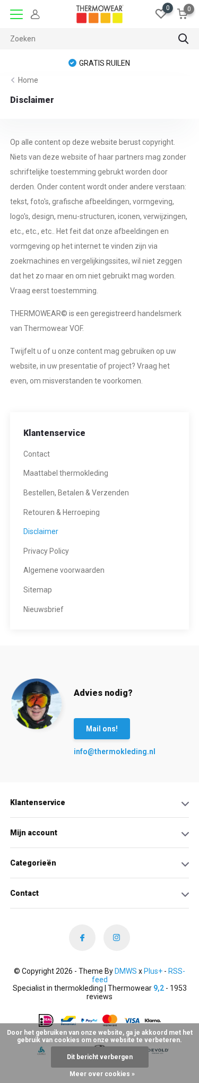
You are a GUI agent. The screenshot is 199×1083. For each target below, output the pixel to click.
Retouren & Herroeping (61, 512)
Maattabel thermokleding (65, 473)
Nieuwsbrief (43, 609)
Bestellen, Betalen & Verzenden (76, 492)
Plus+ (153, 971)
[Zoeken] (183, 38)
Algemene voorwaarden (64, 570)
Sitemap (37, 590)
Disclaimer (40, 531)
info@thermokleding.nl (95, 751)
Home (28, 80)
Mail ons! (102, 728)
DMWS (126, 971)
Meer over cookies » (102, 1074)
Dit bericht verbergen (100, 1057)
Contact (36, 454)
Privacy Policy (46, 551)
